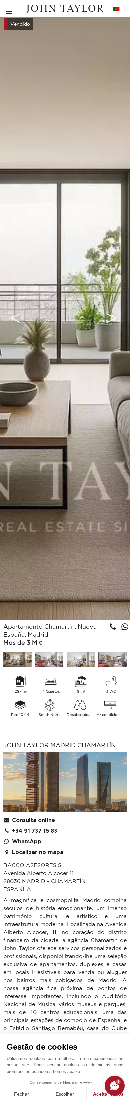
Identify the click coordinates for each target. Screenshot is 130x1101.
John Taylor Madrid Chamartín (59, 745)
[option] (65, 317)
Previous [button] (15, 318)
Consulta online (32, 820)
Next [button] (111, 318)
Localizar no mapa (36, 852)
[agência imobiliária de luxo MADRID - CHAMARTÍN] (65, 783)
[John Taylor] (65, 8)
